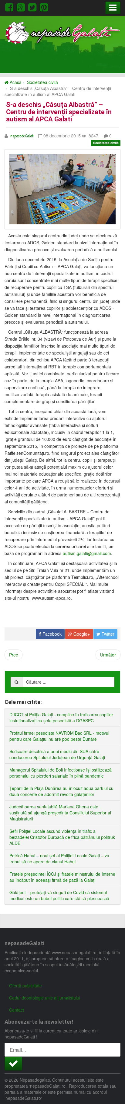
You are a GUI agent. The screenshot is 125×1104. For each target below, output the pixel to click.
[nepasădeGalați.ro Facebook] (10, 6)
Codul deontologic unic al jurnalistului (44, 998)
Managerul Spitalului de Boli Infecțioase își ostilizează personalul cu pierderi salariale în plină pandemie (60, 773)
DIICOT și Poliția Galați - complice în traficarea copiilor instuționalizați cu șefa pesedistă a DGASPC (61, 717)
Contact (16, 1010)
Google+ (81, 634)
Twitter (107, 634)
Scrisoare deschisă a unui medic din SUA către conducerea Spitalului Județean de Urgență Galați (57, 754)
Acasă (15, 82)
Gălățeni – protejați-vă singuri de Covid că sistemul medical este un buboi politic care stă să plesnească (59, 895)
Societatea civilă (42, 82)
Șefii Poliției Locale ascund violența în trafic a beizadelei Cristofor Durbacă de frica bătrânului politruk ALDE (62, 837)
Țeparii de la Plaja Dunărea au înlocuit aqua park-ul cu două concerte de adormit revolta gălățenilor (61, 791)
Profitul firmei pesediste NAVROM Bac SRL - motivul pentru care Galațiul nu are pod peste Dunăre (59, 736)
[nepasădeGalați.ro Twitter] (33, 6)
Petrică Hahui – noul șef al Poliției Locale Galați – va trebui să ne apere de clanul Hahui (59, 858)
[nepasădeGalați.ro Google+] (22, 6)
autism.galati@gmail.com (87, 553)
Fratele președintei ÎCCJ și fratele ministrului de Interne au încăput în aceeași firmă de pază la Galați (62, 877)
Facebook (51, 634)
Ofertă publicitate (25, 986)
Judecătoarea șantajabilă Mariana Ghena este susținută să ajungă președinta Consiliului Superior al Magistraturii (60, 813)
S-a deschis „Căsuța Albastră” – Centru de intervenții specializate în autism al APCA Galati (59, 112)
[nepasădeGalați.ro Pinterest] (44, 6)
